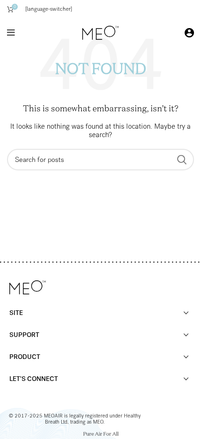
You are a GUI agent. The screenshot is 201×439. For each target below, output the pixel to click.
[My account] (189, 32)
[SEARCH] (181, 159)
